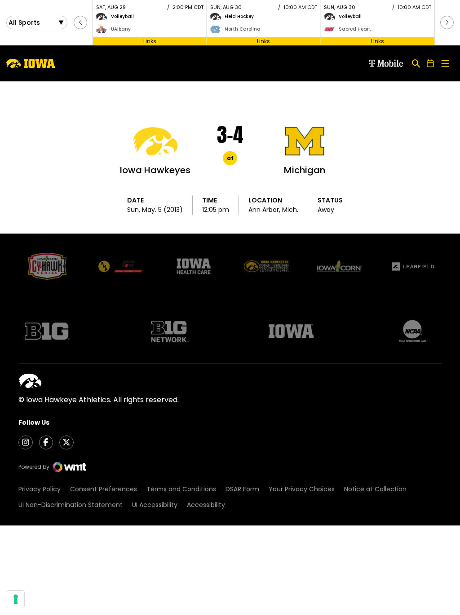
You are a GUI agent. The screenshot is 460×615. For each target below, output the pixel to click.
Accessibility (206, 504)
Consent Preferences (103, 489)
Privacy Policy (39, 489)
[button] (80, 22)
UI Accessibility (154, 504)
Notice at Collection (375, 489)
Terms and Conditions (181, 489)
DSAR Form (242, 489)
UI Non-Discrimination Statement (70, 504)
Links (149, 41)
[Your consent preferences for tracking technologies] (15, 599)
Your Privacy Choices (302, 489)
